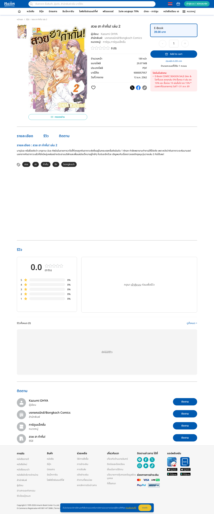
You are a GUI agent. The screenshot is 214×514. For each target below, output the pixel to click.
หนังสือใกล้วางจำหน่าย (27, 475)
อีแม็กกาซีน (68, 11)
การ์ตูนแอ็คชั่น (118, 42)
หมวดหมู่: (96, 42)
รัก (56, 164)
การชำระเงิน (82, 464)
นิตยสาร (53, 11)
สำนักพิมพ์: (97, 38)
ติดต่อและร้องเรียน (116, 464)
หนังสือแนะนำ (23, 469)
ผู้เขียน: (95, 34)
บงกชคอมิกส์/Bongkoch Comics (123, 38)
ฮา (35, 164)
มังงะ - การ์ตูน (151, 11)
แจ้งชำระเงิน (83, 474)
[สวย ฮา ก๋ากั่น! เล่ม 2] (132, 87)
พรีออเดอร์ (108, 11)
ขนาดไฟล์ (96, 63)
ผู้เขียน (20, 485)
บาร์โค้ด (95, 73)
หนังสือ (30, 11)
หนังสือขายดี (23, 459)
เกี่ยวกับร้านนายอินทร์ (117, 459)
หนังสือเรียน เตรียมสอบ (175, 11)
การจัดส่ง (81, 469)
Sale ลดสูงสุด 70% (129, 11)
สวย (26, 164)
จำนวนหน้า (96, 59)
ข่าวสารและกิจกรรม (26, 490)
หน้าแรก (20, 19)
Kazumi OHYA (109, 34)
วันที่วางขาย (97, 77)
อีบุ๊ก (41, 11)
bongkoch (69, 164)
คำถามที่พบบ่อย (84, 480)
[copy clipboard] (144, 87)
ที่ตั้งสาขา (111, 483)
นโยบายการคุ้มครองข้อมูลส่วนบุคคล (121, 476)
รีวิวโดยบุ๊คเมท (24, 496)
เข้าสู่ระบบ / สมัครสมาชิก (196, 3)
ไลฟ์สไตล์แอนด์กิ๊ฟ (88, 11)
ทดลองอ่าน (60, 117)
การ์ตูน (106, 42)
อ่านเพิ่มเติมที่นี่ (131, 508)
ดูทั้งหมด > (192, 323)
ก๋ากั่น (45, 164)
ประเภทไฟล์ (97, 68)
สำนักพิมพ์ (22, 480)
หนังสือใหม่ (22, 464)
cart (178, 4)
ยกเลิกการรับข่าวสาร (87, 485)
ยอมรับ (145, 507)
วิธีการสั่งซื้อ (82, 459)
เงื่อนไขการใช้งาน (115, 469)
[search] (31, 4)
